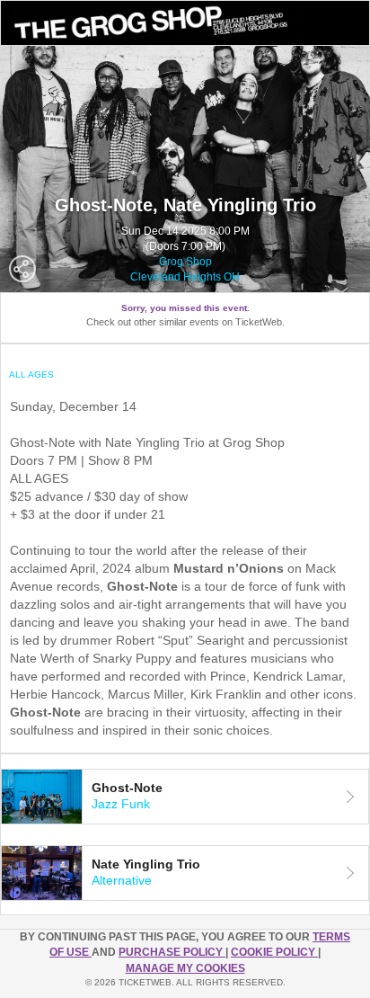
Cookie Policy (274, 952)
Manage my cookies (185, 968)
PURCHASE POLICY (172, 952)
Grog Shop (185, 261)
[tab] (185, 796)
